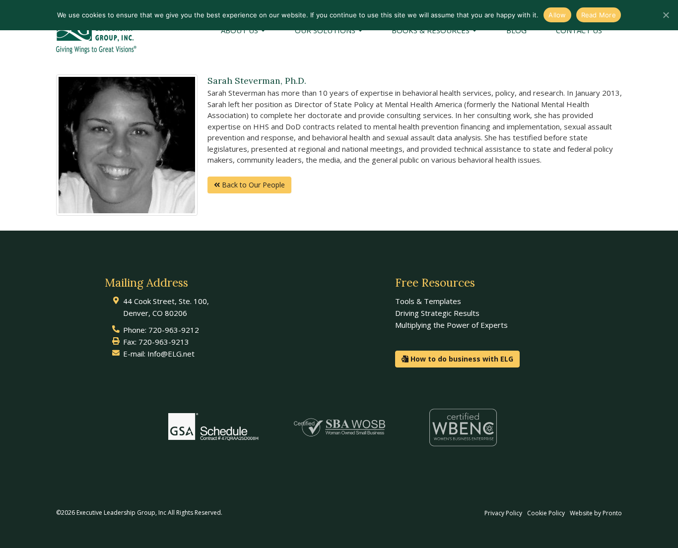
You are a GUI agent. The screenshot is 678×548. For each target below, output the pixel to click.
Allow (557, 15)
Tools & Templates (428, 301)
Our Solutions (326, 30)
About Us (240, 30)
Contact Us (579, 30)
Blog (516, 30)
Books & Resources (432, 30)
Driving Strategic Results (437, 313)
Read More (598, 15)
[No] (666, 15)
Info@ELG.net (171, 354)
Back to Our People (252, 184)
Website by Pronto (596, 513)
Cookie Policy (546, 513)
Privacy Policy (503, 513)
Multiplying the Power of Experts (451, 325)
